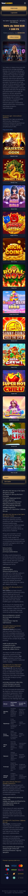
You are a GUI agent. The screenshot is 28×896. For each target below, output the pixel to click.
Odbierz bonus (14, 37)
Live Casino (7, 481)
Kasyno (6, 477)
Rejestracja (14, 8)
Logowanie (14, 12)
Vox (7, 3)
